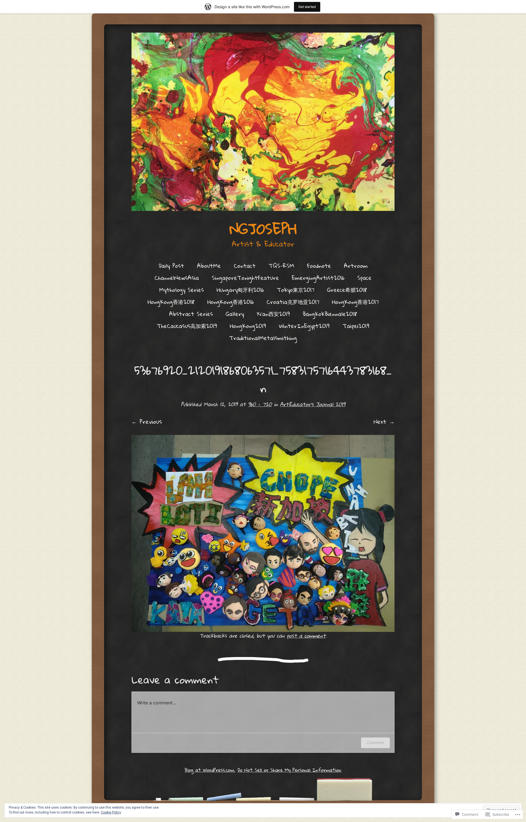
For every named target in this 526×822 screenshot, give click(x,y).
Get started (307, 7)
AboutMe (209, 265)
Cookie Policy (111, 812)
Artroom (356, 265)
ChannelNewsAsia (177, 277)
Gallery (235, 314)
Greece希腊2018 (347, 289)
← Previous (147, 421)
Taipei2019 (355, 326)
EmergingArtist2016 (318, 277)
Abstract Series (191, 314)
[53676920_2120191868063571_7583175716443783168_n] (263, 533)
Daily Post (171, 265)
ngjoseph (263, 228)
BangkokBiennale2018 (330, 314)
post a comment (306, 635)
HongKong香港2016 (230, 302)
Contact (245, 265)
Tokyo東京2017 (295, 289)
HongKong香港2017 (355, 302)
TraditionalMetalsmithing (263, 338)
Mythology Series (181, 289)
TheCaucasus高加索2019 (187, 326)
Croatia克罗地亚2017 (293, 302)
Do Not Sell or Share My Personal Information (289, 770)
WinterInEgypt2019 (304, 326)
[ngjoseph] (263, 122)
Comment (375, 742)
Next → (384, 421)
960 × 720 (260, 404)
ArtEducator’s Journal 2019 (312, 404)
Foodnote (319, 265)
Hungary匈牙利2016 (240, 289)
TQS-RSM (281, 265)
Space (364, 277)
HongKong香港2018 (171, 302)
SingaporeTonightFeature (245, 277)
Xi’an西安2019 (273, 314)
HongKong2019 (248, 326)
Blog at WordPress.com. (210, 770)
